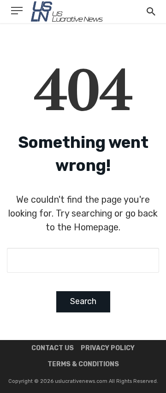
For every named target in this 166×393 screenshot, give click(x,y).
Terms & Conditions (83, 364)
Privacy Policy (108, 348)
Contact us (52, 348)
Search (83, 301)
